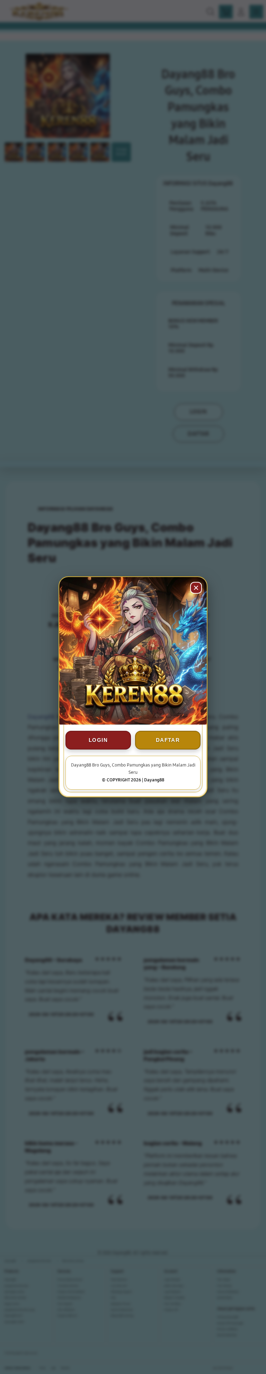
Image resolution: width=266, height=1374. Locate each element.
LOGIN (98, 740)
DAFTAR (168, 740)
